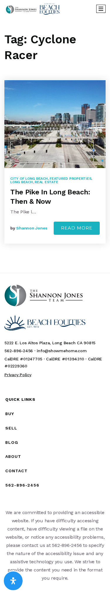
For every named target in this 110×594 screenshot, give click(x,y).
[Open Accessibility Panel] (13, 581)
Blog (11, 442)
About (13, 456)
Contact (16, 470)
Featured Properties (70, 179)
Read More (76, 228)
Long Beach (21, 182)
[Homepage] (32, 9)
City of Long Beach (29, 179)
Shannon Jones (32, 228)
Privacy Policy (17, 374)
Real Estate (46, 182)
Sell (11, 428)
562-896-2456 (22, 485)
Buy (9, 413)
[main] (55, 145)
